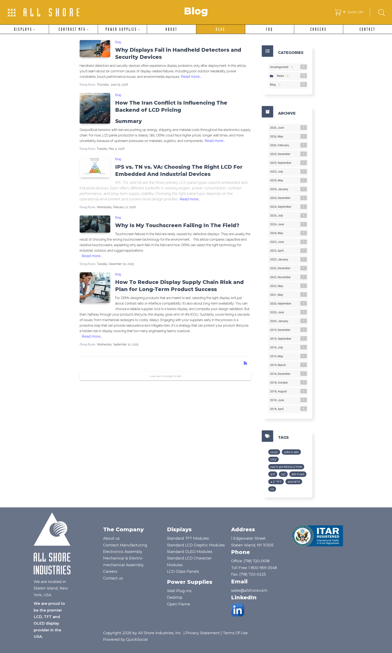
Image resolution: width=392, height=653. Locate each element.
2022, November (281, 277)
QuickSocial (137, 639)
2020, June (278, 312)
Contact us (113, 578)
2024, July (277, 215)
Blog (118, 42)
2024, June (278, 224)
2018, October (280, 382)
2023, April (277, 250)
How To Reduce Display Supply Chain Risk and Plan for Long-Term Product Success (179, 285)
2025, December (281, 154)
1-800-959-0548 (262, 568)
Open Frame (178, 604)
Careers (110, 571)
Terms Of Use (235, 633)
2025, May (277, 180)
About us (111, 538)
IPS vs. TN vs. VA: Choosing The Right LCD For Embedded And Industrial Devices (179, 170)
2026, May (277, 136)
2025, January (280, 189)
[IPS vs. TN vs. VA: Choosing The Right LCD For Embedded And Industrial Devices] (95, 167)
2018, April (277, 409)
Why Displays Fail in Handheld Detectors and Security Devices (178, 53)
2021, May (277, 295)
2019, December (281, 330)
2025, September (281, 163)
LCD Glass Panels (183, 571)
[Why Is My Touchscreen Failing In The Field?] (95, 224)
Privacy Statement (203, 633)
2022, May (277, 286)
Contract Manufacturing (125, 545)
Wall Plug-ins (179, 591)
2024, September (281, 207)
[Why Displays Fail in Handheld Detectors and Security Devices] (95, 48)
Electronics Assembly (122, 551)
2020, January (280, 321)
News (281, 76)
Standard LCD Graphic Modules (196, 545)
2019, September (281, 338)
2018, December (281, 374)
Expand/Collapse (271, 76)
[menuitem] (24, 29)
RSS (292, 67)
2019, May (277, 356)
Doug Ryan (87, 84)
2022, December (281, 268)
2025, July (277, 171)
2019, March (278, 365)
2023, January (280, 259)
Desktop (175, 597)
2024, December (281, 198)
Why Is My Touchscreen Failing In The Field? (177, 225)
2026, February (280, 145)
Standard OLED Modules (189, 551)
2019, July (277, 347)
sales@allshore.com (249, 590)
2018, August (279, 391)
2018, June (278, 400)
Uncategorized (280, 67)
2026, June (278, 127)
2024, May (277, 233)
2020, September (281, 303)
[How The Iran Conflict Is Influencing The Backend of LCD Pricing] (95, 108)
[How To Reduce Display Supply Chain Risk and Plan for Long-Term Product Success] (95, 287)
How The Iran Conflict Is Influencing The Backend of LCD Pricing (171, 106)
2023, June (278, 242)
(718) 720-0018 (257, 561)
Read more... (191, 76)
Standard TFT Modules (188, 538)
